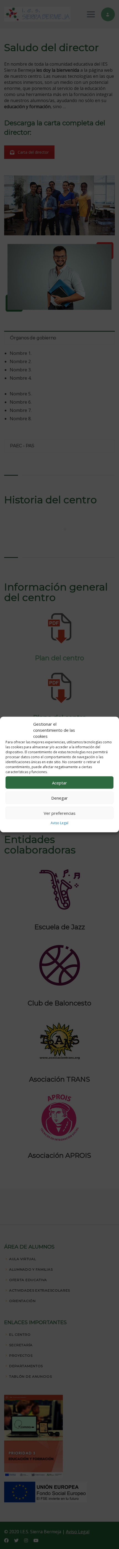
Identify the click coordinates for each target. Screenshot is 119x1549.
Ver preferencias (60, 813)
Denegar (59, 797)
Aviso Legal (59, 823)
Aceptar (59, 782)
